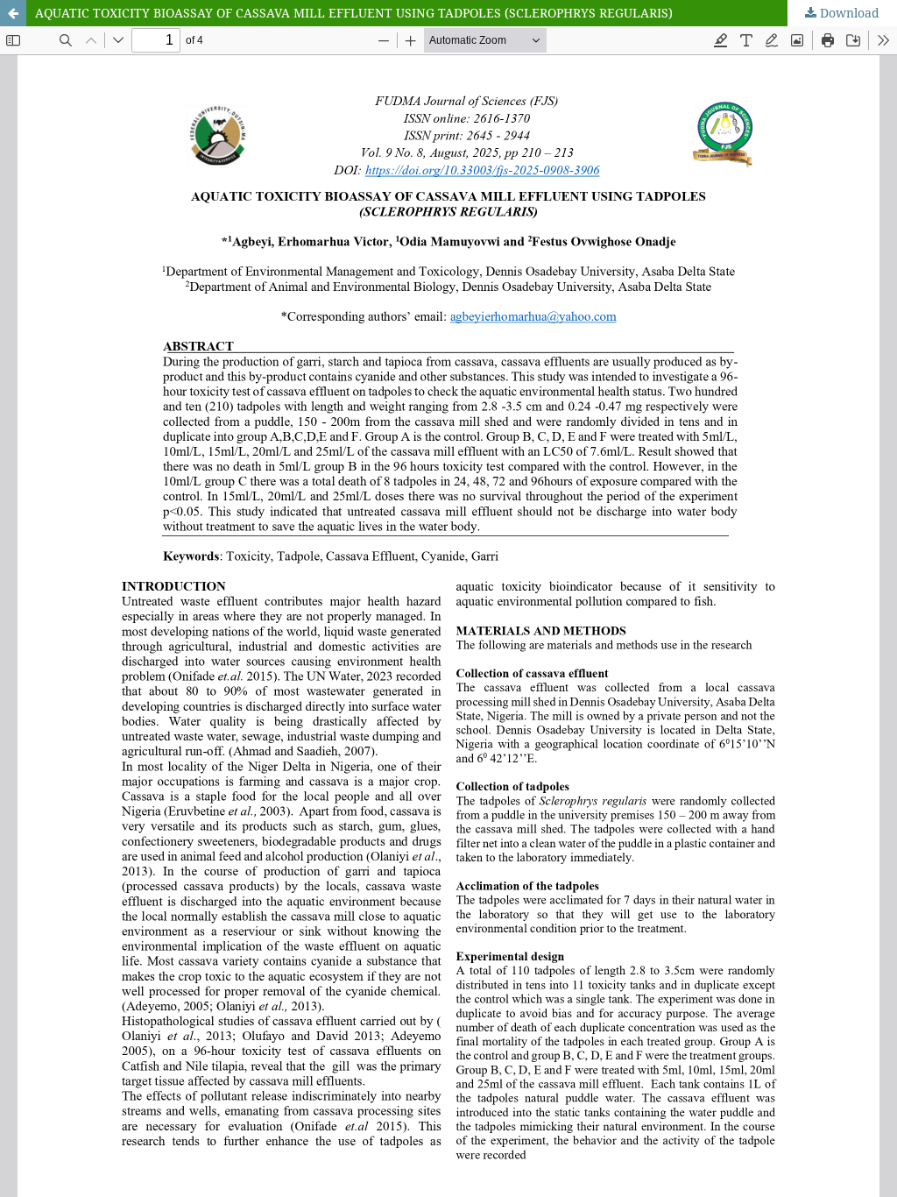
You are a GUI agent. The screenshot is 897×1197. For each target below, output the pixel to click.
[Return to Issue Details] (13, 13)
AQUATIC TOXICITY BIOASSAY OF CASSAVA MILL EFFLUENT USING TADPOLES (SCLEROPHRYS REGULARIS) (354, 12)
